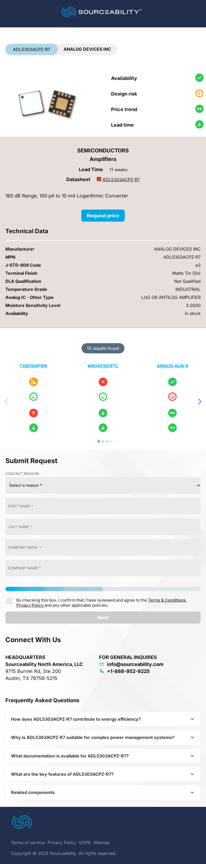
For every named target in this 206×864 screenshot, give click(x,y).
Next (103, 617)
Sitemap (101, 842)
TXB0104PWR (33, 365)
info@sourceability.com (135, 664)
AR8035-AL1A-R (172, 365)
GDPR (85, 842)
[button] (199, 402)
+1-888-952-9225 (128, 671)
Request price (103, 215)
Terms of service (28, 842)
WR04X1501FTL (102, 365)
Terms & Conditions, (167, 600)
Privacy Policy (30, 605)
